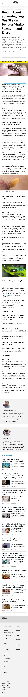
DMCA (3, 694)
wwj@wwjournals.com (6, 687)
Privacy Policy (4, 689)
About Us (3, 692)
